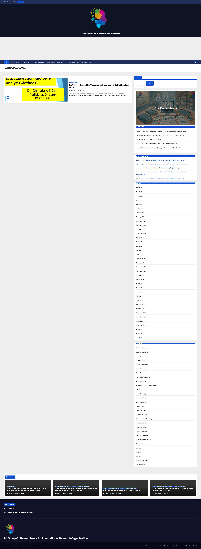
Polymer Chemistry (142, 431)
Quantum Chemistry (142, 435)
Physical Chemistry (142, 423)
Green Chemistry (141, 373)
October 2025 (140, 229)
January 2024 (140, 308)
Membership (39, 62)
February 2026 (140, 213)
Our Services (26, 62)
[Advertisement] (100, 49)
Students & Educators (142, 460)
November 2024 (141, 271)
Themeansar (33, 545)
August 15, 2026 (61, 493)
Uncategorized (140, 465)
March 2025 (139, 254)
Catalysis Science (141, 360)
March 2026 (139, 208)
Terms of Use (162, 545)
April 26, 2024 (75, 90)
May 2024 (139, 292)
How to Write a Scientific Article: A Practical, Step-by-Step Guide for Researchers (161, 131)
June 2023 (139, 333)
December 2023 (141, 313)
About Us (14, 62)
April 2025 (139, 250)
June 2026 (139, 196)
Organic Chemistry (141, 414)
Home (147, 545)
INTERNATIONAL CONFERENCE (146, 385)
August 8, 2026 (158, 493)
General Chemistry (141, 369)
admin (83, 90)
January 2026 (140, 217)
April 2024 (139, 296)
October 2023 (140, 321)
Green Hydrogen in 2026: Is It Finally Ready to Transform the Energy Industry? (160, 135)
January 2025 (140, 263)
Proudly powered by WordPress (12, 545)
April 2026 (139, 204)
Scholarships (188, 545)
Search (138, 78)
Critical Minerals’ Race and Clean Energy (148, 139)
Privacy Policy (154, 545)
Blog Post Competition (142, 352)
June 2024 (139, 288)
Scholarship (139, 444)
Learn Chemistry (73, 62)
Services (138, 452)
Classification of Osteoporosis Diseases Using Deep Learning (161, 168)
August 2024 (140, 279)
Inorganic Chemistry (142, 381)
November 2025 (141, 225)
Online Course (73, 82)
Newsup (26, 545)
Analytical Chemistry (142, 348)
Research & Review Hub (55, 62)
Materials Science (141, 398)
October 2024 (140, 275)
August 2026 (140, 187)
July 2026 (139, 192)
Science (138, 448)
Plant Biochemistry (141, 427)
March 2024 (139, 300)
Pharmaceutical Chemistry (144, 419)
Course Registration (142, 364)
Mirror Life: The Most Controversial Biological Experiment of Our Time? (158, 148)
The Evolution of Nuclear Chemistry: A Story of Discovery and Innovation (164, 160)
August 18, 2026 (13, 493)
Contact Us (86, 62)
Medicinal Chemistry (142, 402)
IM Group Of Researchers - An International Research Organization (100, 33)
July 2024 (139, 283)
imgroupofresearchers (143, 377)
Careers (138, 356)
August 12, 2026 (110, 493)
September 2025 (141, 233)
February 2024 (140, 304)
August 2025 (140, 238)
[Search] (150, 83)
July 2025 (139, 242)
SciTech (195, 545)
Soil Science (139, 456)
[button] (192, 62)
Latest (138, 389)
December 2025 (141, 221)
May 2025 (139, 246)
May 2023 (139, 338)
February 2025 (140, 258)
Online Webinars (141, 410)
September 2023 (141, 325)
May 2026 (139, 200)
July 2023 (139, 329)
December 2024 (141, 267)
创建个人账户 (139, 164)
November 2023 (141, 317)
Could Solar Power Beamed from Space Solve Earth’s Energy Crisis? (157, 143)
